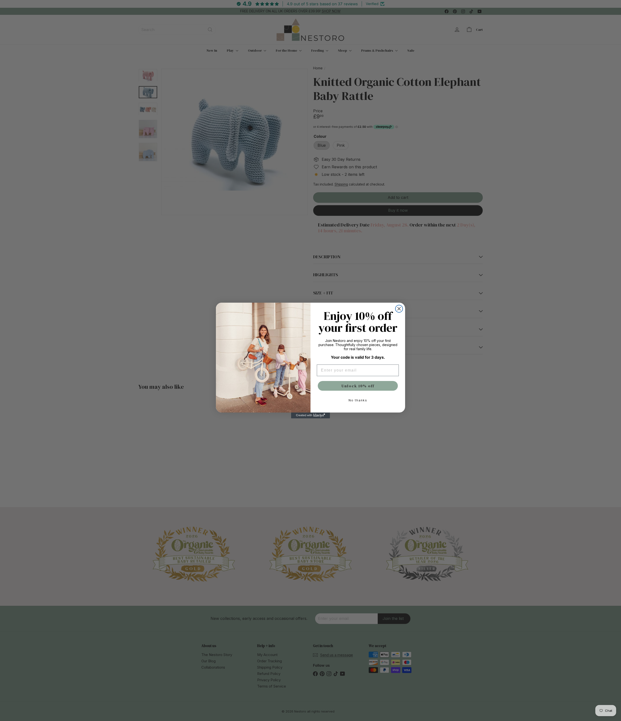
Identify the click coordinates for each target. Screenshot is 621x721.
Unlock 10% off (358, 386)
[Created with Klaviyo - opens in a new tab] (310, 415)
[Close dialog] (399, 308)
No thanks (358, 400)
